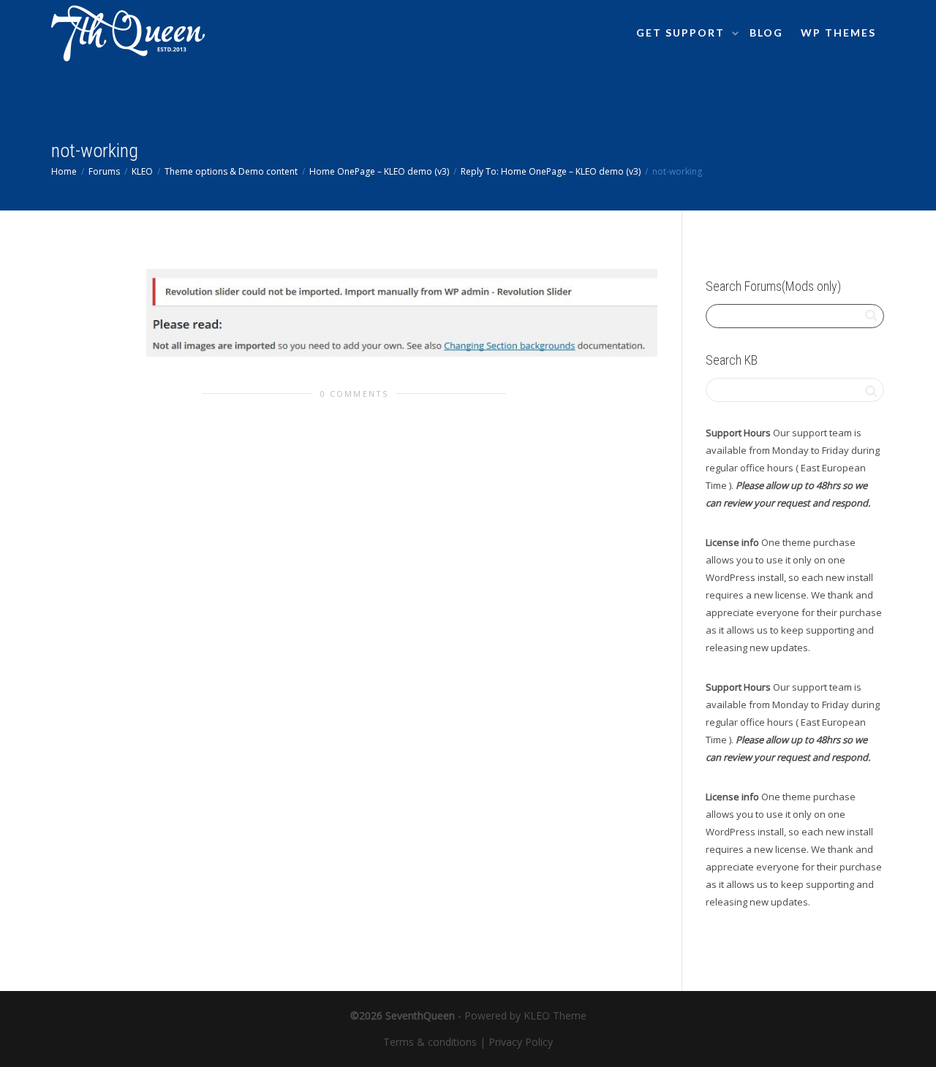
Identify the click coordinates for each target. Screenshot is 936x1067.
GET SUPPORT (682, 32)
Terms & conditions (430, 1042)
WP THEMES (838, 32)
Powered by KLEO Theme (525, 1015)
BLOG (766, 32)
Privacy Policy (520, 1042)
